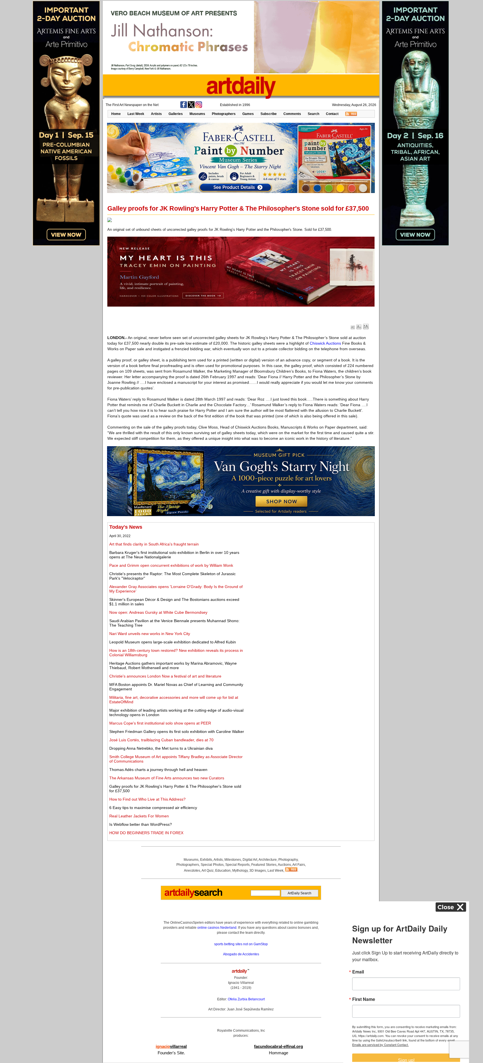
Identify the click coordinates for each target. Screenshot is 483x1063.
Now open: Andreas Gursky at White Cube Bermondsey (158, 612)
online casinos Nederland (216, 928)
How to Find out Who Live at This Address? (147, 799)
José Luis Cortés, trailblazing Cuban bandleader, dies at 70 (161, 740)
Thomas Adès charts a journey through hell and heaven (158, 769)
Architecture (268, 860)
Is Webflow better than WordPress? (140, 824)
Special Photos (212, 865)
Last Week (135, 114)
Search (313, 114)
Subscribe (269, 114)
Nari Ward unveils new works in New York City (149, 633)
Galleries (176, 114)
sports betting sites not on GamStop (241, 944)
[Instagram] (198, 107)
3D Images (257, 870)
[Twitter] (191, 107)
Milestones (232, 860)
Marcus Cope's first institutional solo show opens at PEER (160, 723)
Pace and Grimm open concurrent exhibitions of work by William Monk (171, 565)
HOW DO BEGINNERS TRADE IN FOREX (146, 833)
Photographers (224, 114)
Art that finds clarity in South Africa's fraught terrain (154, 544)
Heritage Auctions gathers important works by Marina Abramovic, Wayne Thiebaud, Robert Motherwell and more (173, 665)
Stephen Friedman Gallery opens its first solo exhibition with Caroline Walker (176, 731)
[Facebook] (183, 107)
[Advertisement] (310, 563)
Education (223, 870)
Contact (332, 114)
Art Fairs (298, 865)
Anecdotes (192, 870)
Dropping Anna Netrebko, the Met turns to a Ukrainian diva (161, 748)
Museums (197, 114)
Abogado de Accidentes (241, 954)
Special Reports (237, 865)
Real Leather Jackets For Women (139, 816)
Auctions (284, 865)
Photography (288, 860)
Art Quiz (208, 870)
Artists (156, 114)
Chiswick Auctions (325, 343)
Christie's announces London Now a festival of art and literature (165, 676)
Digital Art (250, 860)
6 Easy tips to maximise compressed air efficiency (153, 807)
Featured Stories (263, 865)
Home (116, 114)
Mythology (240, 870)
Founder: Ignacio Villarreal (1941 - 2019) (241, 983)
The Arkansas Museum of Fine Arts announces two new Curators (166, 778)
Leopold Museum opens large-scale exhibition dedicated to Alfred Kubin (172, 642)
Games (248, 114)
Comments (292, 114)
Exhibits (206, 860)
